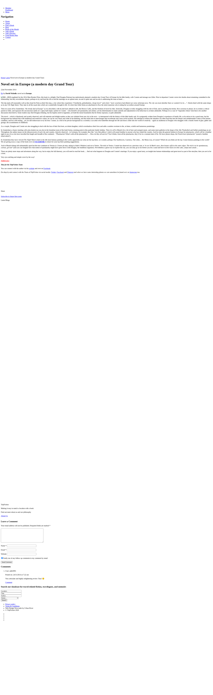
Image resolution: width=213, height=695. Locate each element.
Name (3, 546)
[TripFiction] (11, 4)
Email (3, 550)
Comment (8, 582)
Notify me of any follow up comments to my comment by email (25, 558)
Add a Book (9, 31)
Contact (8, 37)
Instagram (133, 172)
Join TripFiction (81, 674)
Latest (8, 78)
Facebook (46, 168)
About (7, 23)
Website (3, 554)
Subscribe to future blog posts (11, 196)
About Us (4, 516)
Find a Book (9, 25)
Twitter (53, 172)
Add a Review (10, 33)
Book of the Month (12, 29)
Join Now (4, 74)
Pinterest (70, 172)
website (31, 168)
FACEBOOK (40, 142)
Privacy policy (10, 604)
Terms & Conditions (12, 606)
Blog (7, 27)
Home (7, 21)
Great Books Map (11, 35)
